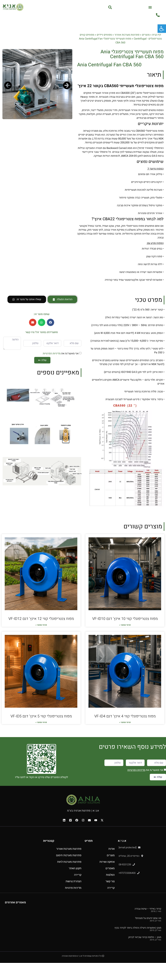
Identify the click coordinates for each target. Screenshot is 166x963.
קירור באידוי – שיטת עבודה (148, 909)
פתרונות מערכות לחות (69, 861)
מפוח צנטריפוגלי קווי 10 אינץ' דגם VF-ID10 (125, 619)
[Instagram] (83, 820)
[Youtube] (95, 820)
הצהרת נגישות (73, 881)
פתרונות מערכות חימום (68, 855)
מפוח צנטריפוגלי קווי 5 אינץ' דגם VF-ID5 (41, 716)
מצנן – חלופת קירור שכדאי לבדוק (144, 937)
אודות (111, 848)
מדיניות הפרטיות (52, 353)
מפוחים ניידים (104, 35)
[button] (150, 7)
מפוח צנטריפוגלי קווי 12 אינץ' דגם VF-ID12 (41, 619)
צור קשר (110, 881)
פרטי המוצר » (125, 624)
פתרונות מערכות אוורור (126, 35)
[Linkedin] (64, 820)
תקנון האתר (75, 868)
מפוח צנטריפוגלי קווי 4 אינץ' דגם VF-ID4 (125, 716)
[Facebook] (76, 820)
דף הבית (156, 35)
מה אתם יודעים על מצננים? (148, 918)
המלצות (110, 874)
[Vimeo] (70, 820)
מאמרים (110, 868)
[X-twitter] (102, 820)
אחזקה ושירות (107, 861)
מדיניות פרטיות (73, 887)
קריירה (111, 887)
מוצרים (146, 35)
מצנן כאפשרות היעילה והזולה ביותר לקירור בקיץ (137, 928)
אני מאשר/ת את (61, 353)
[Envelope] (89, 820)
